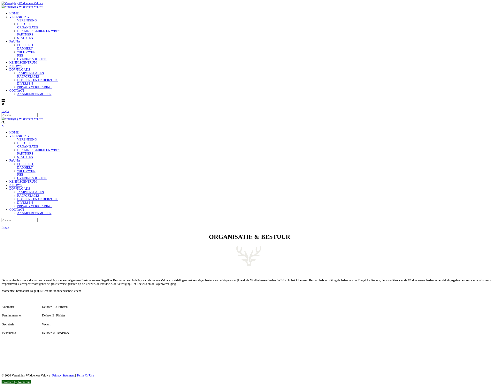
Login (5, 111)
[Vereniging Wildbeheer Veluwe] (22, 3)
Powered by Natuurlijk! (16, 382)
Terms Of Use (85, 375)
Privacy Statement (63, 375)
